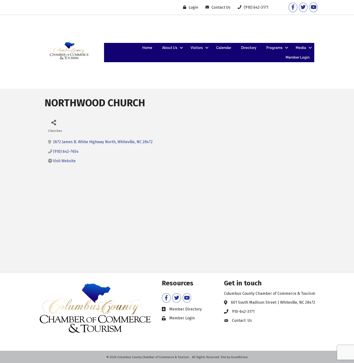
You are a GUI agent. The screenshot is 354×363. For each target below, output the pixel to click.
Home (147, 48)
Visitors (196, 48)
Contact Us (242, 320)
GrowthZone (239, 357)
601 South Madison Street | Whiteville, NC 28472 (273, 302)
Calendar (223, 48)
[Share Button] (53, 122)
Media (301, 48)
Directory (248, 48)
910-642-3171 (243, 311)
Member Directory (185, 309)
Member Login (297, 57)
